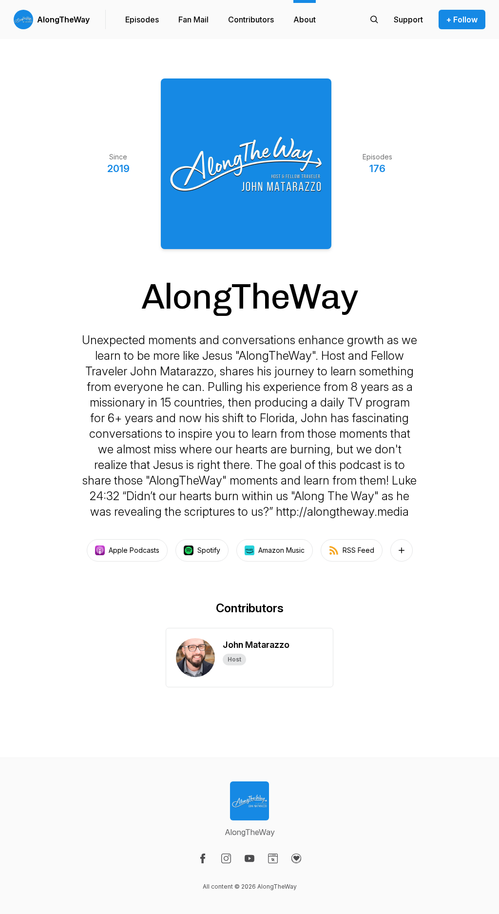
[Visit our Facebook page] (203, 858)
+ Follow (462, 19)
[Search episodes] (374, 19)
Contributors (251, 19)
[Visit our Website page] (273, 858)
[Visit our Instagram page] (226, 858)
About (304, 19)
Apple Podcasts (134, 550)
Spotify (208, 550)
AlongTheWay (63, 19)
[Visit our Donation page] (296, 858)
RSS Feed (358, 550)
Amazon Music (281, 550)
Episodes (142, 19)
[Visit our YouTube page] (249, 858)
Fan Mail (193, 19)
